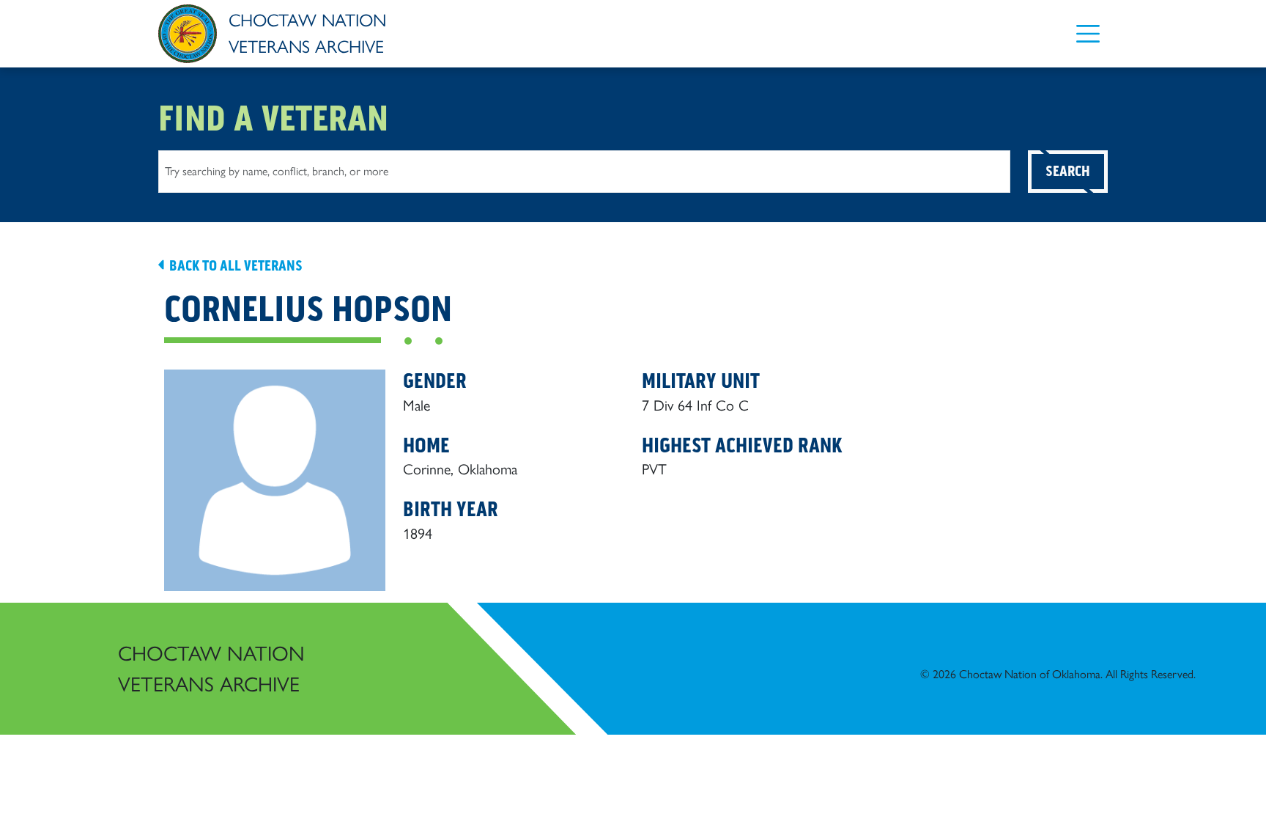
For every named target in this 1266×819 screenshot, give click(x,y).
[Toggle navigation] (1087, 33)
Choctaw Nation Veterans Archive (211, 669)
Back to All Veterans (234, 266)
